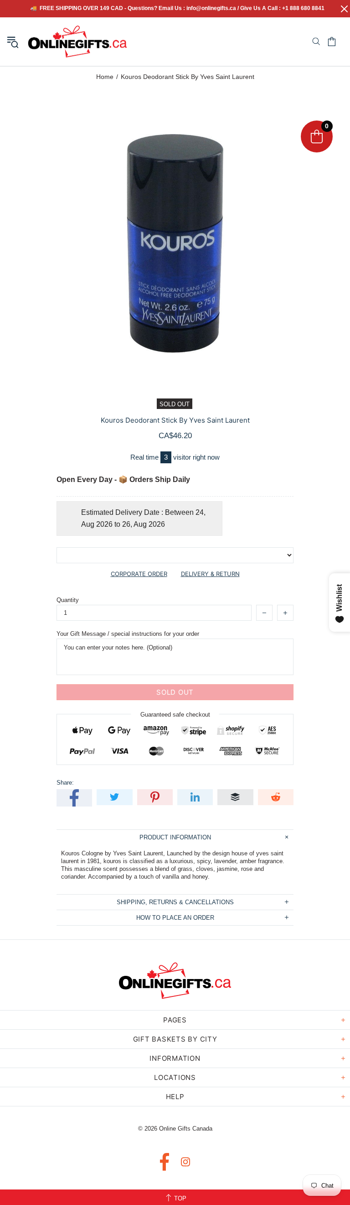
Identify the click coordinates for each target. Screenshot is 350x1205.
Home (104, 76)
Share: (65, 782)
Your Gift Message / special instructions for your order (128, 633)
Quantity (68, 600)
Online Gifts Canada (77, 41)
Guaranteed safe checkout (175, 714)
